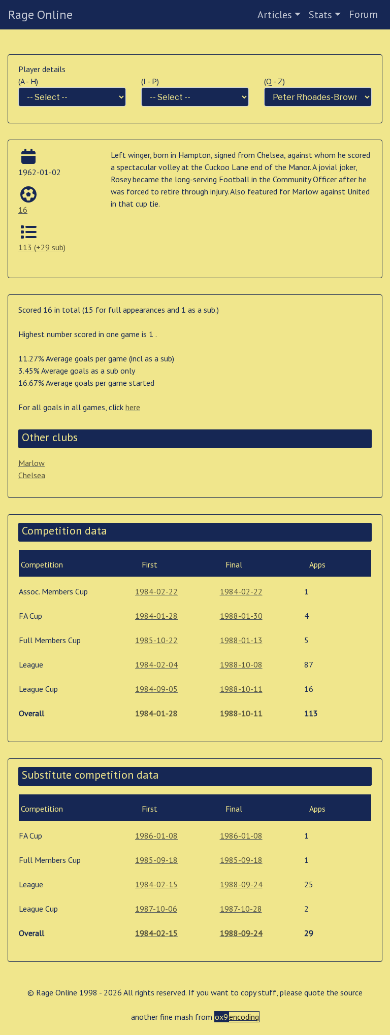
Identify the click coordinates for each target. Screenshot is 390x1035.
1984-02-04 (156, 664)
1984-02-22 (156, 591)
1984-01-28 (156, 616)
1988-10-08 (241, 664)
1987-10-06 (156, 909)
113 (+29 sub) (42, 247)
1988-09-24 (241, 884)
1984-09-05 (156, 689)
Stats (320, 14)
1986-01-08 (156, 835)
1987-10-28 (241, 909)
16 (22, 210)
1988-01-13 (241, 640)
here (132, 407)
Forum (363, 14)
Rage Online (40, 14)
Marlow (31, 463)
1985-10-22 (156, 640)
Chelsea (31, 475)
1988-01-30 (241, 616)
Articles (274, 14)
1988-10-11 (241, 689)
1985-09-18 (156, 860)
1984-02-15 (156, 884)
